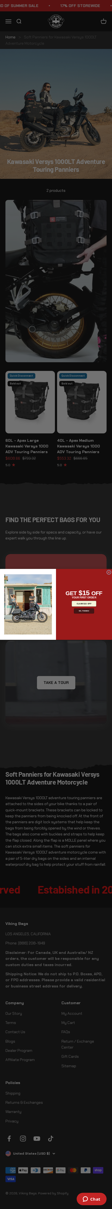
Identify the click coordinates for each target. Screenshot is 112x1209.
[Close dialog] (109, 572)
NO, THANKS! (84, 611)
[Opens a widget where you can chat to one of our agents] (91, 1199)
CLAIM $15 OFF (84, 604)
